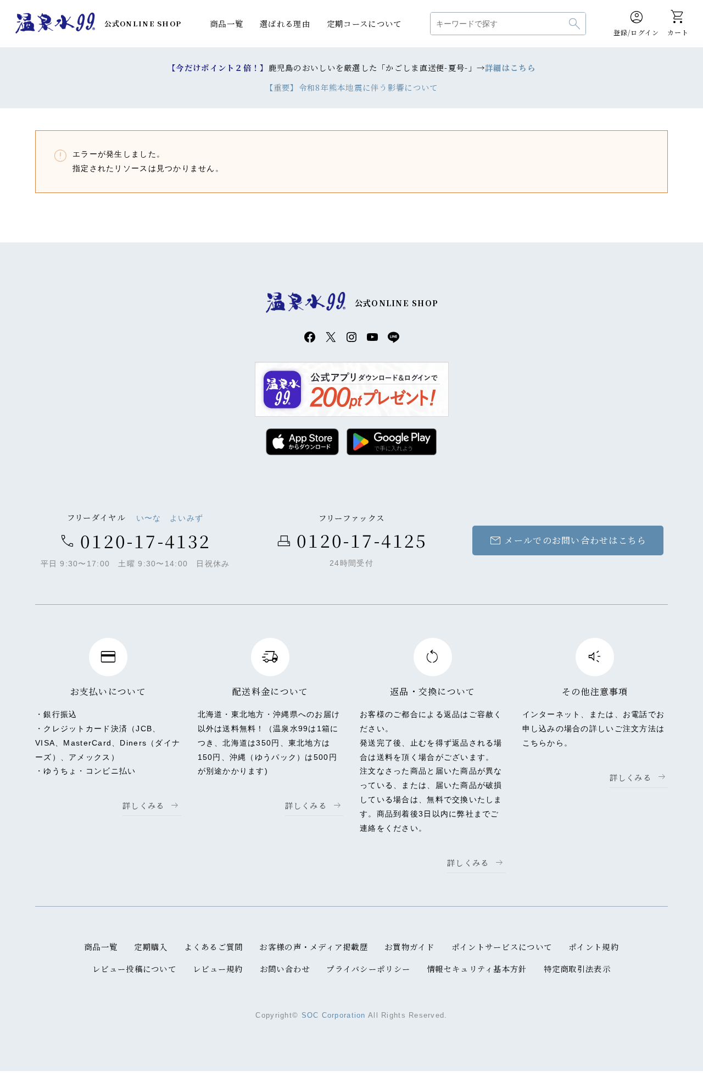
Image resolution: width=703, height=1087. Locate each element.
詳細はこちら (510, 67)
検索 (574, 24)
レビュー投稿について (134, 968)
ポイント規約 (593, 946)
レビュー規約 (218, 968)
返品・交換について (433, 691)
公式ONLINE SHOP (143, 23)
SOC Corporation (334, 1015)
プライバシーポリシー (368, 968)
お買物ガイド (409, 946)
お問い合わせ (285, 968)
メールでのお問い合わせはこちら (567, 540)
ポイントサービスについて (501, 946)
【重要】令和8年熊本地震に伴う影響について (351, 87)
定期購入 (151, 946)
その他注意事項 (595, 691)
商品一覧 (226, 23)
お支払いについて (108, 691)
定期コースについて (364, 23)
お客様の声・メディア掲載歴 (313, 946)
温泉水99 (55, 24)
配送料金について (270, 691)
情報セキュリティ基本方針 (477, 968)
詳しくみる (143, 805)
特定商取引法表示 (577, 968)
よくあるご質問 (213, 946)
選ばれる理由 (285, 23)
